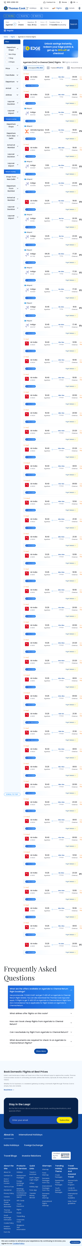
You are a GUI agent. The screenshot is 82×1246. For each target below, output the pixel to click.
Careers (7, 1197)
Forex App (33, 1190)
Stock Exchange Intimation (8, 1217)
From (7, 22)
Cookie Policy (18, 1243)
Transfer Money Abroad (32, 1195)
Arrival (8, 88)
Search (73, 24)
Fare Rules (10, 75)
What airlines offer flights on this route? (29, 1013)
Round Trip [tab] (24, 16)
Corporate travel (20, 1221)
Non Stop (12, 54)
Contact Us (50, 2)
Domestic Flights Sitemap (46, 1196)
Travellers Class (54, 22)
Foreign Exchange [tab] (33, 1145)
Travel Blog (21, 1216)
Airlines (9, 95)
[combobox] (9, 25)
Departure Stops (11, 48)
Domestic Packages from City (46, 1180)
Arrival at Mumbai (11, 146)
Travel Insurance (20, 1205)
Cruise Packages (58, 1176)
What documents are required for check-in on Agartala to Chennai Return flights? (38, 1041)
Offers (31, 1183)
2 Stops (12, 62)
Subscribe (64, 1120)
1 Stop (11, 58)
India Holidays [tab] (11, 1145)
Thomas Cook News (8, 1211)
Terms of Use (9, 1187)
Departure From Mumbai (11, 188)
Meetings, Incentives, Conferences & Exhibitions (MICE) (21, 1193)
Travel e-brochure (32, 1173)
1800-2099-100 (12, 2)
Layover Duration (11, 102)
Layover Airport (11, 111)
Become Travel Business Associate (7, 1203)
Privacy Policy (9, 1193)
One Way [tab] (11, 16)
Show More (41, 1051)
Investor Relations (7, 1227)
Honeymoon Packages (21, 1177)
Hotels (71, 8)
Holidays (20, 1172)
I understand (75, 1242)
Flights (59, 8)
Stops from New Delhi (11, 177)
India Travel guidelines (72, 1202)
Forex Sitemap (45, 1174)
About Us (7, 1172)
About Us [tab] (9, 1134)
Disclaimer (8, 1190)
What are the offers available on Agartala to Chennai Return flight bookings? (39, 990)
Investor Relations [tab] (31, 1155)
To (19, 22)
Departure (31, 22)
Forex (46, 8)
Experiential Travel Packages (59, 1182)
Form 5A (7, 1232)
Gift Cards (20, 1201)
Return (42, 22)
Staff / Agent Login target (34, 1179)
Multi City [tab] (38, 16)
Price (8, 68)
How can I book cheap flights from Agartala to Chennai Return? (36, 1022)
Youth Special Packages (58, 1190)
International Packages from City (47, 1188)
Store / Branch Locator (7, 1181)
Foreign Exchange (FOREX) (20, 1183)
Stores (64, 2)
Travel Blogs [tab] (10, 1155)
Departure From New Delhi (11, 136)
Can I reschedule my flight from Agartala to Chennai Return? (39, 1032)
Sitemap (45, 1169)
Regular (10, 30)
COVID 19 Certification (72, 1189)
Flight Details (70, 86)
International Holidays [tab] (30, 1134)
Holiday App (33, 1187)
